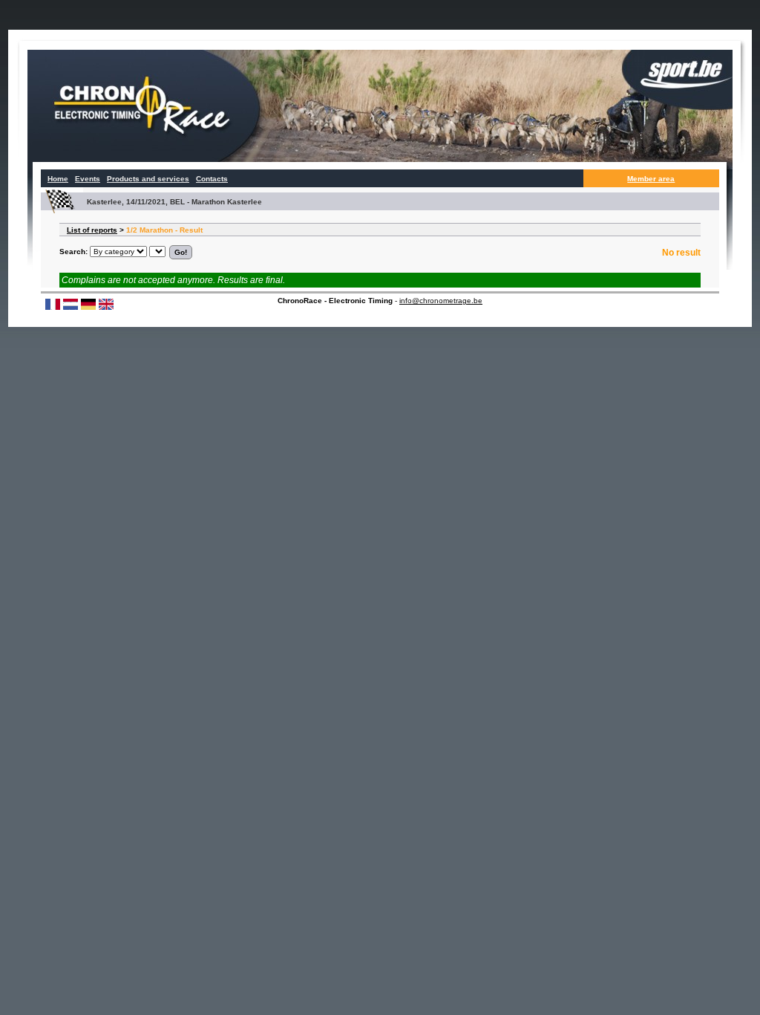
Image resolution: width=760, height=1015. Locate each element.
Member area (651, 179)
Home (58, 179)
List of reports (92, 230)
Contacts (212, 179)
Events (87, 179)
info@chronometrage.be (440, 300)
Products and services (148, 179)
